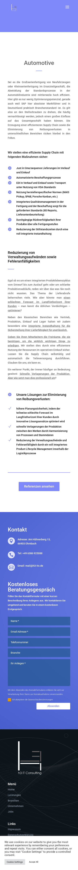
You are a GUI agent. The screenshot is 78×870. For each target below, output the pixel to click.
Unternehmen (16, 806)
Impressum (14, 829)
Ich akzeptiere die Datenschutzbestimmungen (32, 699)
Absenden (53, 706)
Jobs (10, 811)
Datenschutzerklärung (20, 834)
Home (11, 789)
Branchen (13, 800)
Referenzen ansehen (39, 486)
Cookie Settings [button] (15, 862)
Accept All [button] (33, 862)
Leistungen (14, 795)
